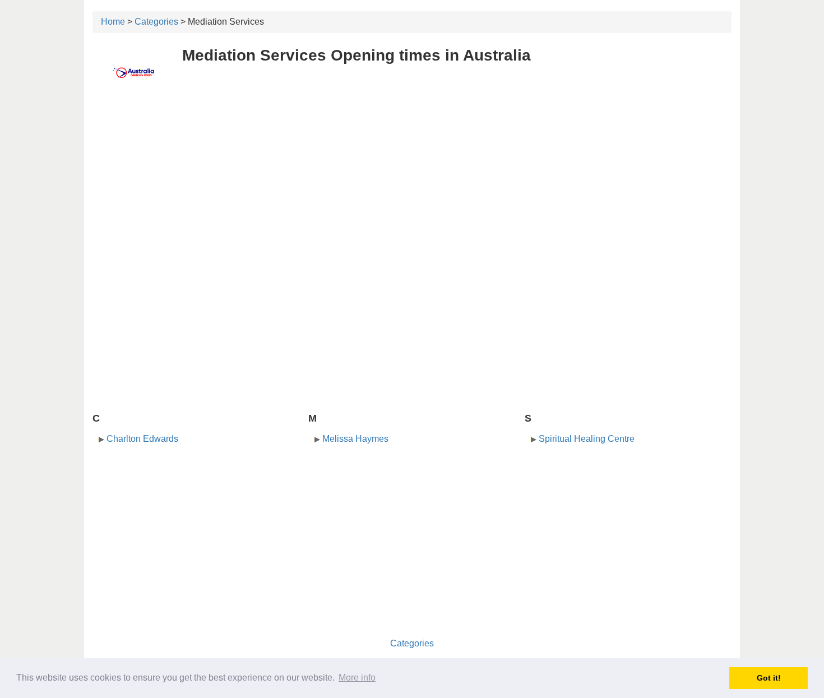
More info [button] (357, 677)
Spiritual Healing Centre (587, 438)
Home (113, 21)
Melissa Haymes (355, 438)
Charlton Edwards (142, 438)
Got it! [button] (769, 677)
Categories (156, 21)
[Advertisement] (412, 177)
